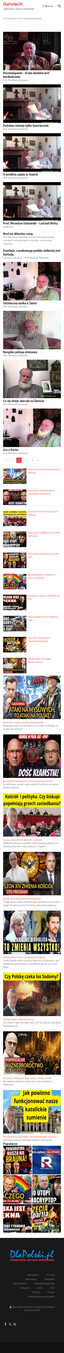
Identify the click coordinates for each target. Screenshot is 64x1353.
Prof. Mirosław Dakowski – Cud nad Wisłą (30, 223)
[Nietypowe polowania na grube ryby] (17, 1210)
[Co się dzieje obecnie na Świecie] (32, 379)
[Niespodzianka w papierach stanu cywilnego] (17, 1240)
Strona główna (10, 18)
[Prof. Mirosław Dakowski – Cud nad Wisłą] (32, 201)
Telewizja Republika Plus (44, 1334)
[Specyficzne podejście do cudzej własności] (46, 1240)
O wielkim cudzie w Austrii (20, 174)
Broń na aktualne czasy (18, 233)
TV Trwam (51, 1325)
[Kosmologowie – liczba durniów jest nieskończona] (32, 51)
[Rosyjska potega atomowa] (32, 330)
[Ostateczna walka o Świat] (32, 281)
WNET (39, 1338)
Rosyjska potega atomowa (20, 352)
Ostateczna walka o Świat (20, 303)
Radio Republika (20, 1334)
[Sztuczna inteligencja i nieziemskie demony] (46, 1269)
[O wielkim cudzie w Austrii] (32, 152)
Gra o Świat (10, 450)
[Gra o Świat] (32, 428)
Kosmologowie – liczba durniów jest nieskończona (26, 74)
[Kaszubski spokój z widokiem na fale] (17, 1269)
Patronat (51, 1343)
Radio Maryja (30, 1330)
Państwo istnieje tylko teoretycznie (26, 125)
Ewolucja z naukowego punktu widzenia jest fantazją (31, 252)
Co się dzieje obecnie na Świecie (23, 401)
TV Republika (49, 1330)
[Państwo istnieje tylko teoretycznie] (32, 103)
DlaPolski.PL (13, 4)
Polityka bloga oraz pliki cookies (41, 1347)
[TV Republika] (46, 1210)
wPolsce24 (24, 1338)
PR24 (52, 1338)
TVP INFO (36, 1343)
